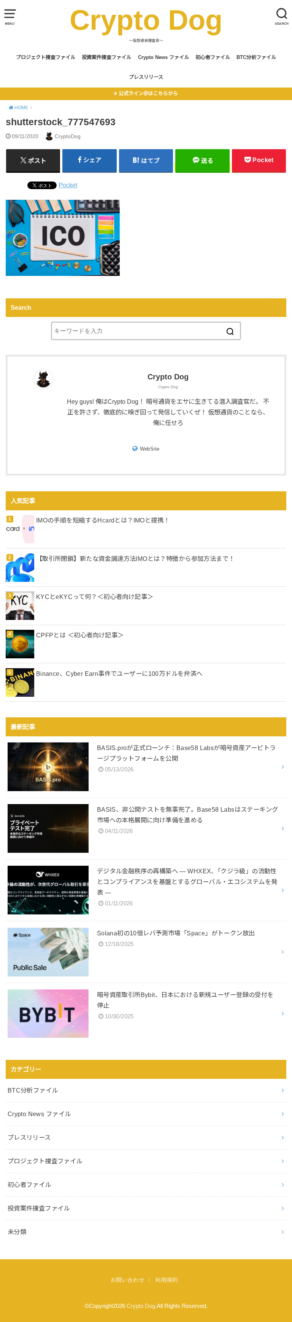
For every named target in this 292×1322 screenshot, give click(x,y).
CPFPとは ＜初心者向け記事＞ (80, 635)
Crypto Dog (146, 20)
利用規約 (166, 1280)
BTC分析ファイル (256, 57)
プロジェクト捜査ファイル (45, 57)
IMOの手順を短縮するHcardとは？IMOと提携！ (103, 520)
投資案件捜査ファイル (106, 57)
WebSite (149, 449)
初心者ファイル (212, 57)
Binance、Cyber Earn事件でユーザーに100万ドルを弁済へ (119, 673)
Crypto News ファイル (163, 57)
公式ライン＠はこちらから (148, 93)
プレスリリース (146, 77)
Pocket (68, 185)
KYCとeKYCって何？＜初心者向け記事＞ (95, 596)
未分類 (17, 1231)
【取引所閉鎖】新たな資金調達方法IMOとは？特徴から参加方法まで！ (135, 558)
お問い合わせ (127, 1280)
